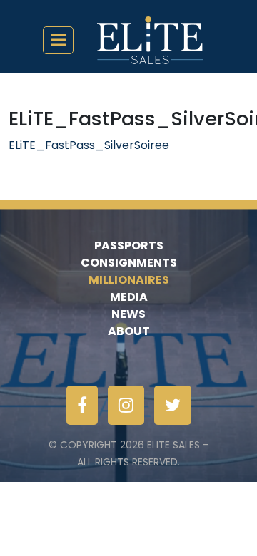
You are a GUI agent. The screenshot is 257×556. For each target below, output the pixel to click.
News (128, 314)
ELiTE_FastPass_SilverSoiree (89, 145)
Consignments (129, 262)
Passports (128, 245)
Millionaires (129, 280)
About (129, 331)
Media (129, 297)
